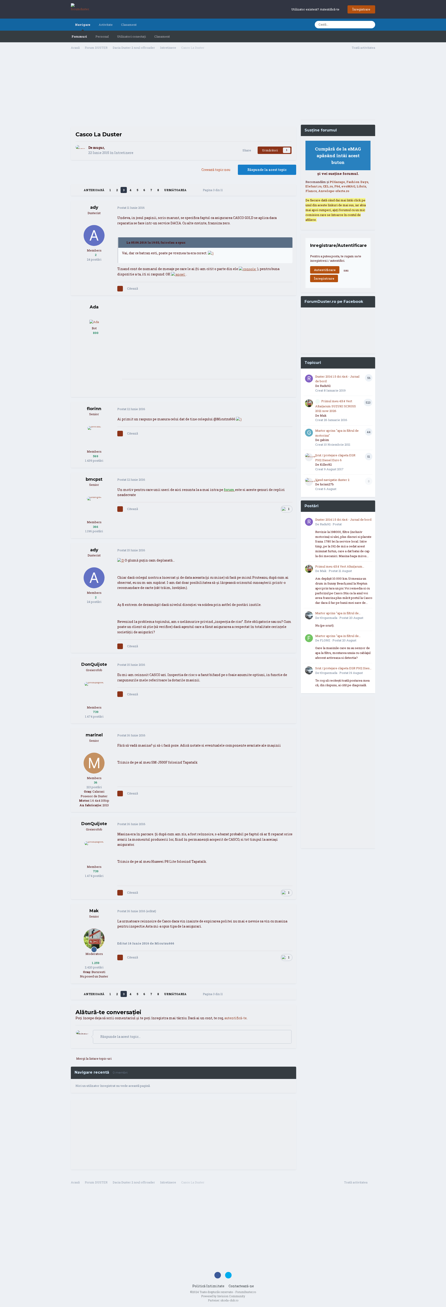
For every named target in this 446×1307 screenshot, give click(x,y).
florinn (94, 408)
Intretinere (123, 152)
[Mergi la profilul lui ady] (94, 235)
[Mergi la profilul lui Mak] (94, 938)
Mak (94, 910)
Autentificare (325, 270)
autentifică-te (235, 1018)
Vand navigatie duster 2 (332, 480)
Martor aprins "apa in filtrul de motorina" (337, 613)
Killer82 (326, 464)
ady (94, 207)
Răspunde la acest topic (267, 169)
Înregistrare (361, 9)
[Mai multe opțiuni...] (287, 208)
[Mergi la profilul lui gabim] (309, 433)
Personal (102, 36)
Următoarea (175, 190)
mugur (98, 147)
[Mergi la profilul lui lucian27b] (309, 482)
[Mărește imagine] (210, 253)
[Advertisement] (183, 89)
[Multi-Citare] (120, 288)
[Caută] (370, 24)
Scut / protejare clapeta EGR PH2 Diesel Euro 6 (343, 668)
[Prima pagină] (77, 190)
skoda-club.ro (229, 1300)
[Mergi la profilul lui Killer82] (309, 457)
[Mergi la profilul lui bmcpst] (94, 507)
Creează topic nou (215, 169)
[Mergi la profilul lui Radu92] (309, 378)
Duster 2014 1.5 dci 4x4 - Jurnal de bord (343, 519)
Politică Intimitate (208, 1286)
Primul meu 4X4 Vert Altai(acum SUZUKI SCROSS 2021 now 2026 (335, 406)
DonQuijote (94, 664)
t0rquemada (328, 618)
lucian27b (327, 484)
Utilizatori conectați (131, 36)
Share (246, 150)
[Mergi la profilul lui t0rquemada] (309, 615)
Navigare (82, 25)
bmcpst (94, 479)
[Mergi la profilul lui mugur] (80, 150)
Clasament (162, 36)
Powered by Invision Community (223, 1296)
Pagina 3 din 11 (213, 190)
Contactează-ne (241, 1286)
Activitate (106, 25)
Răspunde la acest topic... (120, 1036)
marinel (94, 735)
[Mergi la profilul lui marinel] (94, 763)
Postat (131, 208)
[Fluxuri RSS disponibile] (372, 1183)
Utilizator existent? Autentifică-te (316, 9)
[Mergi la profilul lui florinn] (94, 436)
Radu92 (325, 386)
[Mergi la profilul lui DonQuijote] (94, 692)
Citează (132, 288)
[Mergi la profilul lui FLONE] (309, 638)
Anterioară (94, 190)
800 (95, 333)
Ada (94, 307)
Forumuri (79, 36)
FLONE (325, 640)
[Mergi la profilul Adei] (94, 322)
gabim (324, 440)
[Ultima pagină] (193, 190)
